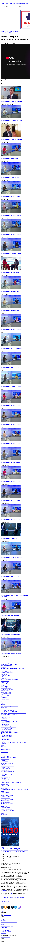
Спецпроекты (4, 669)
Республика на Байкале (7, 773)
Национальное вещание (10, 850)
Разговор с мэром (5, 690)
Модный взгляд (5, 800)
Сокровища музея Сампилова (8, 727)
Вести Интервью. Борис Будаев (9, 158)
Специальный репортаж (7, 672)
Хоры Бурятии (4, 811)
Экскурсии (22, 851)
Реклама (26, 850)
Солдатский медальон (6, 736)
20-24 (2, 703)
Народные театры (5, 777)
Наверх (2, 847)
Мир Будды (4, 806)
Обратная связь (5, 851)
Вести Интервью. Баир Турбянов (10, 615)
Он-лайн (3, 781)
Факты (2, 754)
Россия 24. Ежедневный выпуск (9, 664)
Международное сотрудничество (9, 757)
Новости (3, 3)
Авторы (3, 902)
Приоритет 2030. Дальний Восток (9, 706)
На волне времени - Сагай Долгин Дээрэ (11, 782)
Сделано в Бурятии (6, 692)
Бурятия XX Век (5, 756)
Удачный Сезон (5, 701)
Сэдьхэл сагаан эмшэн (6, 731)
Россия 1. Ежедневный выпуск (9, 663)
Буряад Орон (4, 674)
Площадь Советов (5, 738)
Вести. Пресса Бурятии (7, 779)
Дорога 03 (3, 678)
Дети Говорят (4, 686)
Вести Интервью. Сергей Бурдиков (10, 576)
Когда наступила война (7, 803)
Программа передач (14, 851)
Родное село (4, 788)
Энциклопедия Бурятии (7, 728)
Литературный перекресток (8, 786)
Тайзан (2, 745)
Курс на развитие (5, 747)
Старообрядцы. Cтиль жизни (8, 710)
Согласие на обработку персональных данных (13, 898)
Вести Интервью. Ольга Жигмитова (11, 253)
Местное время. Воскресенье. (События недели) (13, 668)
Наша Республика (5, 717)
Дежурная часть (5, 740)
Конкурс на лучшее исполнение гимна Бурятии (13, 713)
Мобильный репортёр (6, 749)
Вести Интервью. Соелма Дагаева (10, 291)
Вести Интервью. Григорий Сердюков (11, 120)
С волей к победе (5, 768)
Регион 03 (3, 813)
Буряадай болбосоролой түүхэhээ (9, 732)
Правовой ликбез (5, 722)
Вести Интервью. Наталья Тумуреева (11, 272)
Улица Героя (4, 707)
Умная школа (4, 814)
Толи (2, 696)
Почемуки (3, 793)
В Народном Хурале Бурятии (8, 676)
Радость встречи (5, 725)
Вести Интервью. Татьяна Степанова (11, 215)
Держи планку (4, 761)
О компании (20, 850)
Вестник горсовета (6, 807)
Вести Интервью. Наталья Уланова (10, 462)
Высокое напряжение (6, 735)
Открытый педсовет (6, 796)
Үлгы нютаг (4, 700)
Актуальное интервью (6, 774)
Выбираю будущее (5, 792)
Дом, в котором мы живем (7, 771)
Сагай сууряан (4, 718)
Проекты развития (5, 798)
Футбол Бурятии (5, 724)
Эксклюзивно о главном (7, 799)
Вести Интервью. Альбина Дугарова (11, 386)
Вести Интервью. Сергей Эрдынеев (10, 367)
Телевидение (8, 3)
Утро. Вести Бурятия (6, 665)
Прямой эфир (21, 3)
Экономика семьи (5, 739)
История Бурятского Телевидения (9, 721)
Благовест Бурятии (6, 688)
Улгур (2, 685)
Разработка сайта (5, 911)
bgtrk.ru (4, 890)
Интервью (3, 667)
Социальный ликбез (6, 729)
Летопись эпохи (5, 681)
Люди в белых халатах (6, 809)
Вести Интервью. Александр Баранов (11, 177)
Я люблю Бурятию (5, 785)
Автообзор (3, 708)
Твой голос (3, 746)
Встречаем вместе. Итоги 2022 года (10, 714)
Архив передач (15, 31)
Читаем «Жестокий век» (7, 763)
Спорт (2, 750)
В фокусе (3, 760)
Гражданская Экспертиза (7, 810)
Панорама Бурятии (6, 675)
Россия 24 (8, 31)
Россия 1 (3, 31)
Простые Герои (5, 699)
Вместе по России (5, 683)
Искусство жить (5, 759)
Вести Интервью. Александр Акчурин (11, 101)
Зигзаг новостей (5, 770)
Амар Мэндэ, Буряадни (7, 671)
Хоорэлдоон (4, 720)
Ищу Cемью (4, 697)
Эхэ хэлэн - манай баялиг (7, 766)
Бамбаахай (3, 764)
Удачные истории (5, 802)
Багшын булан (4, 682)
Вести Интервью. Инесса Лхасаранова (11, 348)
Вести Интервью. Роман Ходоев (9, 538)
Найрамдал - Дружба (6, 695)
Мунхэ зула (4, 734)
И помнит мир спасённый (7, 805)
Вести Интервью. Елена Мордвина (10, 634)
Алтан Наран (4, 752)
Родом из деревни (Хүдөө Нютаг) (9, 679)
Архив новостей (5, 901)
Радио (2, 850)
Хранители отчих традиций (8, 715)
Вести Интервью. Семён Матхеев (10, 310)
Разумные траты (5, 767)
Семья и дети (4, 784)
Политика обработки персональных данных (12, 897)
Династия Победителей (7, 689)
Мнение (3, 704)
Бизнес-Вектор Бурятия (7, 795)
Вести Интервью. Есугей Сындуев (10, 196)
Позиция (3, 775)
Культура (3, 753)
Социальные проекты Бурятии (9, 711)
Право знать (4, 778)
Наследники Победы (6, 693)
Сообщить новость (5, 937)
